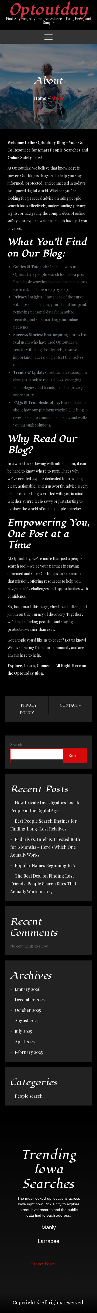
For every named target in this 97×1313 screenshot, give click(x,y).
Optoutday (48, 9)
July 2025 (23, 1031)
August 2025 (27, 1020)
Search (16, 744)
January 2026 (27, 989)
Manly (48, 1227)
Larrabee (48, 1241)
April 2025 (25, 1041)
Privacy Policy (43, 1263)
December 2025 (30, 999)
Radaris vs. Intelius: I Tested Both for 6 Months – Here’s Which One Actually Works (45, 847)
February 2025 (29, 1052)
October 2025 (28, 1010)
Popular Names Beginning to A (45, 865)
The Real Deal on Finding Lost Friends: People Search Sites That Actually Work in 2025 (43, 883)
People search (29, 1096)
